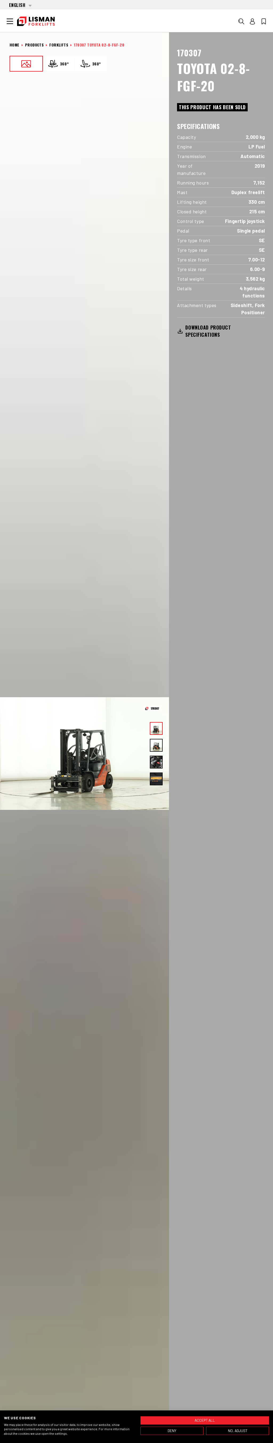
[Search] (241, 21)
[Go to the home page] (36, 21)
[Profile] (252, 21)
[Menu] (9, 21)
